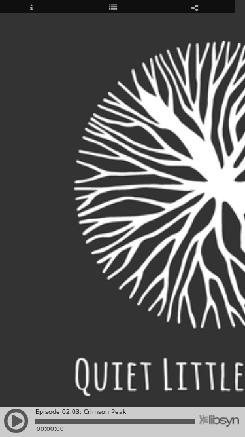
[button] (16, 427)
